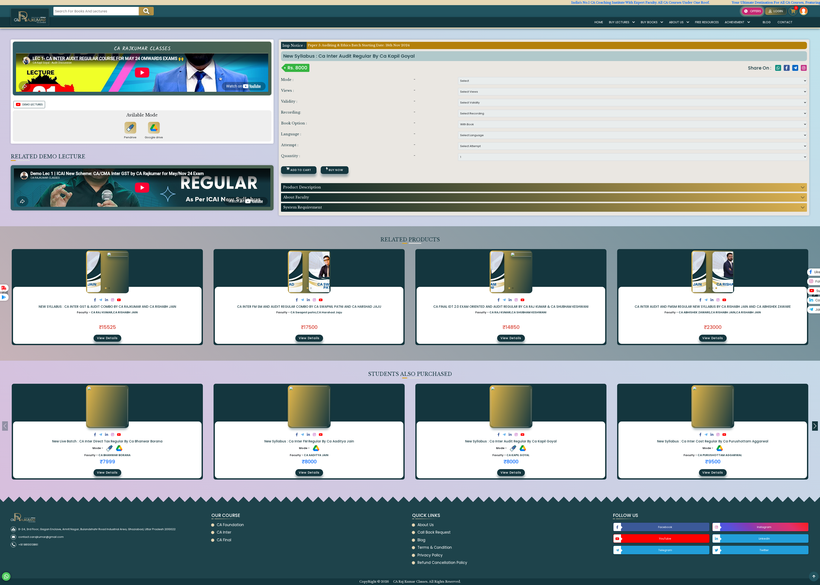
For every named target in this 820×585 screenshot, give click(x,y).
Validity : (289, 101)
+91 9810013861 (28, 545)
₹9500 (712, 461)
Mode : (287, 79)
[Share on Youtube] (119, 300)
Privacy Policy (430, 555)
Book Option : (294, 123)
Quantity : (290, 156)
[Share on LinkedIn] (106, 300)
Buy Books (649, 22)
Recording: (291, 112)
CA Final (224, 540)
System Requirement (302, 207)
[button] (106, 288)
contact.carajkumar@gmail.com (41, 537)
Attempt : (289, 145)
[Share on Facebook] (95, 300)
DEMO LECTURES (32, 104)
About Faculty (296, 197)
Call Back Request (434, 532)
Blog (767, 22)
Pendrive (130, 137)
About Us (676, 22)
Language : (291, 134)
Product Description (302, 187)
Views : (287, 90)
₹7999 (107, 461)
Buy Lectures (619, 22)
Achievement (734, 22)
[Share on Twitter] (100, 300)
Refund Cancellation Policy (442, 562)
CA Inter (224, 532)
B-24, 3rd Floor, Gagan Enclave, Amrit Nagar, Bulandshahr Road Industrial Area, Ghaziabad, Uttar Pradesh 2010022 (97, 529)
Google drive (154, 137)
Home (598, 22)
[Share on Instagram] (112, 300)
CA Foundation (230, 524)
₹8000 (309, 461)
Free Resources (707, 22)
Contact (785, 22)
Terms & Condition (434, 547)
